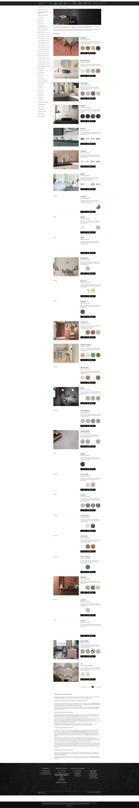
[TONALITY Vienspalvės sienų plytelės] (66, 339)
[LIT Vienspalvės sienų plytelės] (66, 681)
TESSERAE (84, 411)
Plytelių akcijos (41, 109)
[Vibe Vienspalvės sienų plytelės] (54, 237)
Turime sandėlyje (41, 104)
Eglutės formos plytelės (41, 72)
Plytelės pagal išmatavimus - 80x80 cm (43, 51)
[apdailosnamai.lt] (42, 3)
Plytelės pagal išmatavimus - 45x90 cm (43, 55)
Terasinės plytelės (93, 771)
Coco (82, 620)
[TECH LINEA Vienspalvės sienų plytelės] (56, 556)
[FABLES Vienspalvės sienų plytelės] (55, 301)
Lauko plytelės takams (93, 775)
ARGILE (83, 577)
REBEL (83, 454)
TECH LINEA (85, 557)
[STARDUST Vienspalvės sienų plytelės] (55, 515)
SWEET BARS (85, 345)
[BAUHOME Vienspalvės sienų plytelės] (66, 658)
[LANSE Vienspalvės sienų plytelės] (55, 599)
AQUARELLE (85, 60)
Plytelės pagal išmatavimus (42, 25)
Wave (82, 217)
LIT (81, 664)
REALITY (83, 281)
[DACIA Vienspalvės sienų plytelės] (66, 146)
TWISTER (84, 83)
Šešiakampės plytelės (41, 91)
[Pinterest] (41, 793)
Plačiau (84, 53)
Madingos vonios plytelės (93, 777)
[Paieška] (102, 3)
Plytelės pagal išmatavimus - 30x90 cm (43, 53)
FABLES (83, 301)
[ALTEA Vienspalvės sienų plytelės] (55, 494)
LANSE (83, 600)
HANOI (83, 106)
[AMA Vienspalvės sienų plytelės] (66, 405)
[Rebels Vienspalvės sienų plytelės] (66, 55)
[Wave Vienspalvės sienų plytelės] (54, 216)
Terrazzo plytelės (40, 85)
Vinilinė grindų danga (42, 9)
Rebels (83, 38)
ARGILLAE (84, 367)
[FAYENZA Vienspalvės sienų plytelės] (55, 535)
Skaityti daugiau (56, 33)
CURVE (83, 196)
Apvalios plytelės (40, 74)
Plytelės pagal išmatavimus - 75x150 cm (44, 38)
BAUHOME (84, 641)
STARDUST (84, 515)
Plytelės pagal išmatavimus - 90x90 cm (43, 57)
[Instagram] (43, 793)
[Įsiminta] (104, 3)
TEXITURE (84, 474)
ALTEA (82, 495)
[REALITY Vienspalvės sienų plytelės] (55, 280)
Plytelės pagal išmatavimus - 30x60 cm (43, 42)
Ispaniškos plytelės (93, 770)
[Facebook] (39, 793)
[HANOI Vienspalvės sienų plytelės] (66, 123)
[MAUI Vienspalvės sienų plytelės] (66, 191)
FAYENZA (84, 536)
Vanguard (85, 431)
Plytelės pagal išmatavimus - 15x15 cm (43, 34)
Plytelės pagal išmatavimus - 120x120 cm (44, 59)
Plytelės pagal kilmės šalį (41, 68)
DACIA (82, 128)
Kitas (100, 687)
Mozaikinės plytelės (41, 95)
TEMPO (83, 151)
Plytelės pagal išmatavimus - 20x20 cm (43, 40)
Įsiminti (92, 53)
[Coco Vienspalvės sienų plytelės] (54, 620)
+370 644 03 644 (95, 3)
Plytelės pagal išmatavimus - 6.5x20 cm (44, 36)
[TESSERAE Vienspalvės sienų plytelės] (55, 410)
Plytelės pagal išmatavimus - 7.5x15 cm (44, 32)
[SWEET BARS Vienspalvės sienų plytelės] (66, 362)
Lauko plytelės (41, 106)
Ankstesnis (84, 687)
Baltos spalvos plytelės (58, 737)
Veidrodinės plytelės (41, 21)
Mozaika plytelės (93, 776)
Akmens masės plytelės (93, 774)
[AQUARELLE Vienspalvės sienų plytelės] (66, 78)
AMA (82, 388)
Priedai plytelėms (42, 111)
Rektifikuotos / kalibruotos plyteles (43, 15)
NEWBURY (84, 258)
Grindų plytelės (41, 115)
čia (88, 803)
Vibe (82, 238)
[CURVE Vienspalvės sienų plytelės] (55, 196)
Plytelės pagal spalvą (41, 70)
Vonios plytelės (40, 87)
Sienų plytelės (41, 113)
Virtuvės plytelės (40, 93)
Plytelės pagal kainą (41, 23)
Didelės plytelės (40, 89)
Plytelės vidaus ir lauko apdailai (43, 12)
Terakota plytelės (40, 19)
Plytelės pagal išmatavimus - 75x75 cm (43, 49)
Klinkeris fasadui (93, 772)
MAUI (82, 174)
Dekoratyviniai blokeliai (43, 102)
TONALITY (84, 322)
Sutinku (69, 805)
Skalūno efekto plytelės (41, 78)
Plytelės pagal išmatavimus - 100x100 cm (44, 66)
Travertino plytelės (40, 17)
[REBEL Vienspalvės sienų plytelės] (55, 453)
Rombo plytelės (40, 76)
